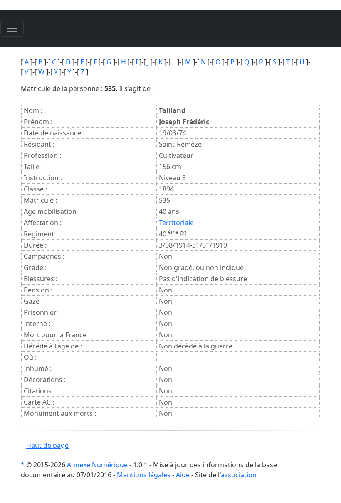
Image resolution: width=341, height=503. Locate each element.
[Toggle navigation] (12, 28)
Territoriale (176, 222)
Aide (183, 474)
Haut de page (47, 445)
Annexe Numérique (97, 464)
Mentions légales (143, 474)
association (239, 474)
